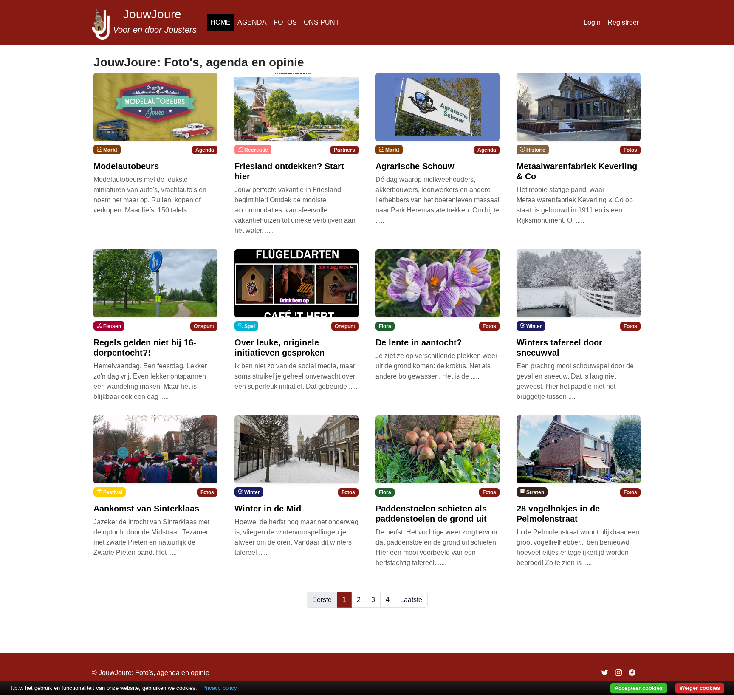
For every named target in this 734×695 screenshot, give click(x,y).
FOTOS (285, 22)
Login (592, 22)
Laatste (411, 599)
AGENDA (252, 22)
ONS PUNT (321, 22)
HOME (220, 22)
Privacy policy (219, 688)
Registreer (623, 22)
